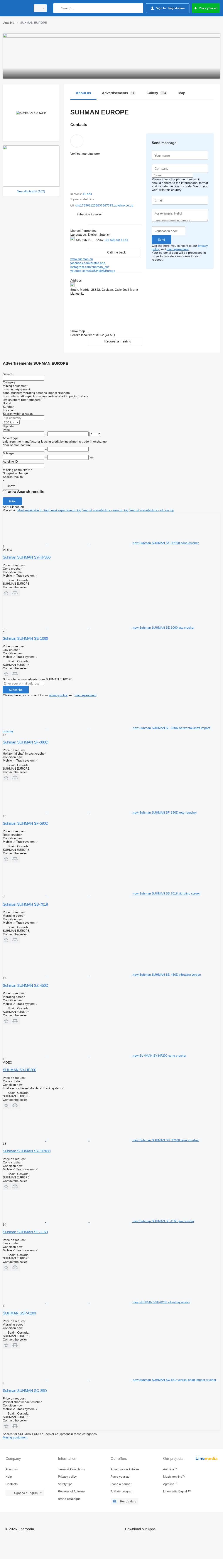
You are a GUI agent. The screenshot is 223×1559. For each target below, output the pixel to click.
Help (8, 1476)
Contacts (11, 1484)
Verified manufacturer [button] (85, 153)
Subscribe (16, 689)
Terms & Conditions (71, 1469)
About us (11, 1469)
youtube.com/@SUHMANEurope (92, 270)
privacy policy (58, 695)
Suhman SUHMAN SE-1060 (25, 638)
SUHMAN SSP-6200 (19, 1313)
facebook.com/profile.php (87, 263)
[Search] (57, 8)
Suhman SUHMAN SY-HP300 (27, 557)
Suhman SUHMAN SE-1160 (25, 1232)
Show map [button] (77, 331)
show (11, 486)
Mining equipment (15, 1437)
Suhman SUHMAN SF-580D (25, 823)
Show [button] (100, 240)
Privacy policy (67, 1476)
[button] (89, 214)
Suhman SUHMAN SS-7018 (25, 904)
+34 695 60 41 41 (116, 240)
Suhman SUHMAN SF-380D (25, 742)
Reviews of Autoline (71, 1491)
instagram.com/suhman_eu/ (89, 267)
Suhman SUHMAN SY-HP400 (27, 1151)
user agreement (178, 249)
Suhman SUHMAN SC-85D (25, 1391)
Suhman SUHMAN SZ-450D (25, 985)
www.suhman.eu (81, 259)
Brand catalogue (69, 1498)
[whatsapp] (79, 244)
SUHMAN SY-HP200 (19, 1070)
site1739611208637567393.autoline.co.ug (104, 205)
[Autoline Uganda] (16, 8)
